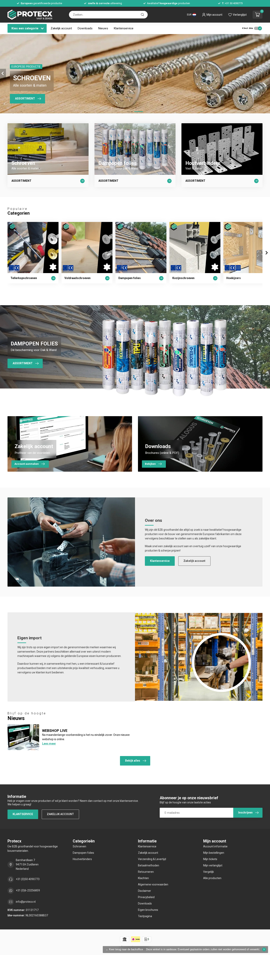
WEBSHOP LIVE (54, 730)
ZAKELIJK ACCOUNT (60, 814)
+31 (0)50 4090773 (28, 879)
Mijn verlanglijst (212, 865)
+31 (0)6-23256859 (28, 890)
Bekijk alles (132, 760)
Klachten (143, 878)
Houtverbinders (82, 859)
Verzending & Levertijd (152, 859)
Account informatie (215, 846)
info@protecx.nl (26, 901)
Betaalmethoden (148, 865)
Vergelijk (208, 871)
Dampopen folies (83, 852)
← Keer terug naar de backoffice (124, 949)
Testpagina (145, 916)
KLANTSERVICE (23, 814)
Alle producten (212, 878)
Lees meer (49, 743)
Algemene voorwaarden (153, 884)
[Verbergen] (264, 949)
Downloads (85, 28)
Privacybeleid (146, 897)
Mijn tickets (210, 859)
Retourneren (146, 871)
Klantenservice (123, 28)
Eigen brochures (148, 909)
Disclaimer (144, 890)
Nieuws (103, 28)
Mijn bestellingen (213, 852)
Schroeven (79, 846)
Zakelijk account (61, 28)
